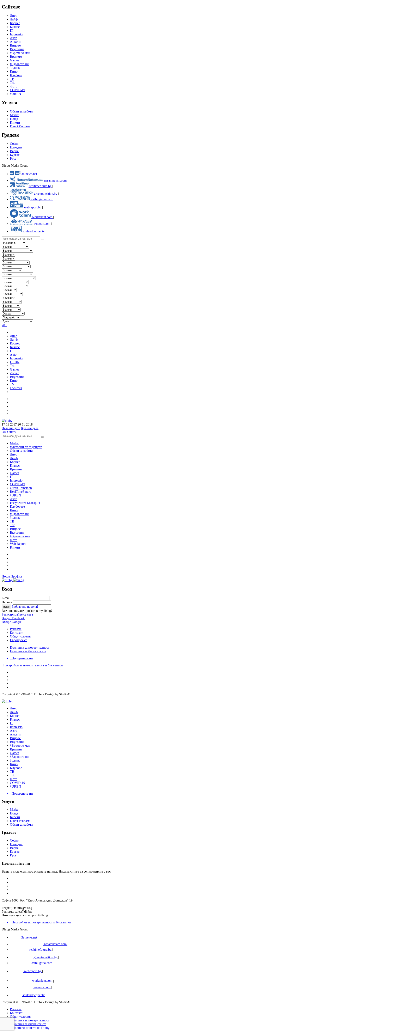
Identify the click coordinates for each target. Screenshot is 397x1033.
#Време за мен (20, 53)
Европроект (18, 640)
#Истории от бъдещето (26, 447)
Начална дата (11, 428)
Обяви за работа (21, 111)
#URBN (15, 94)
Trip (12, 82)
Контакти (16, 632)
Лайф (14, 458)
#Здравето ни (19, 64)
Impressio (16, 480)
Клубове (16, 75)
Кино (14, 71)
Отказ (11, 432)
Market (14, 115)
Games (14, 60)
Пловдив (16, 147)
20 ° (4, 325)
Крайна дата (29, 428)
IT (11, 476)
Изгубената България (25, 503)
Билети (15, 122)
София (14, 143)
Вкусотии (17, 49)
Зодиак (15, 67)
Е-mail (6, 598)
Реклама (16, 629)
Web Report (18, 543)
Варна (14, 151)
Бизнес (15, 465)
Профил (16, 576)
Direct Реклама (20, 126)
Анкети (15, 41)
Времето (16, 56)
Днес (13, 454)
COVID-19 (17, 90)
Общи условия (20, 636)
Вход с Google (12, 622)
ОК (4, 432)
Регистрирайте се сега (17, 614)
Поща (14, 119)
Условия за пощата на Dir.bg (29, 1027)
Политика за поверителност (29, 647)
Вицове (15, 45)
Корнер (15, 462)
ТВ (12, 79)
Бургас (14, 155)
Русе (13, 158)
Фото (13, 86)
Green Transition (21, 488)
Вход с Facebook (13, 618)
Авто (13, 38)
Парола (7, 602)
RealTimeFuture (20, 491)
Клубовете (17, 506)
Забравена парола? (25, 606)
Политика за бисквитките (28, 651)
